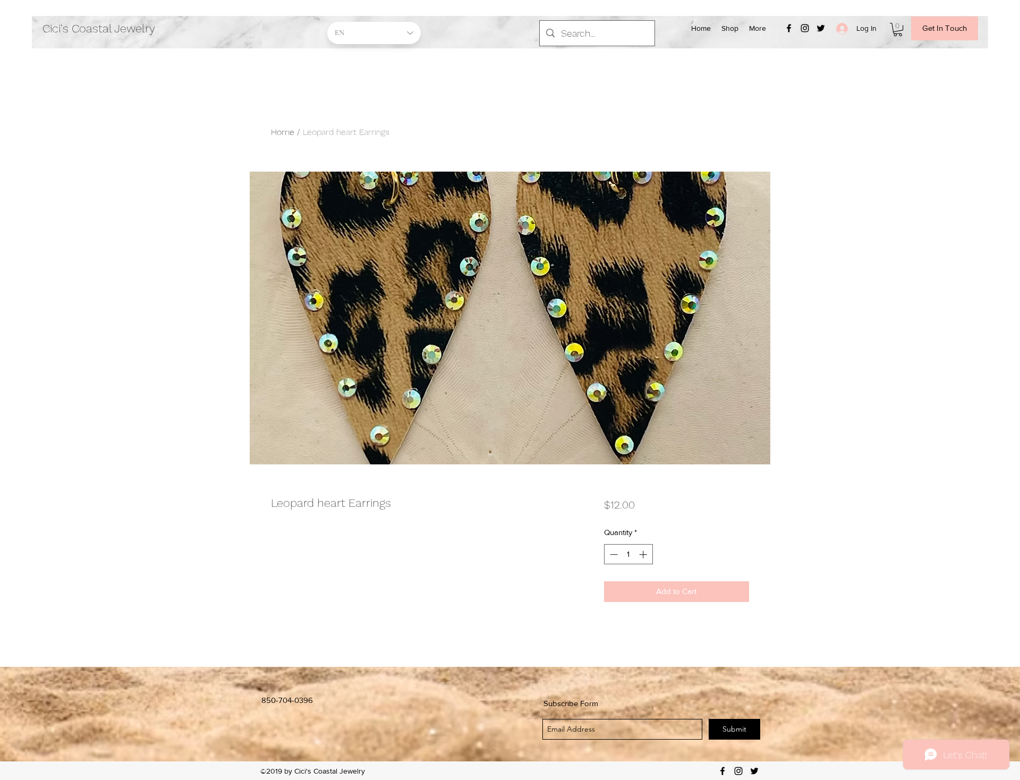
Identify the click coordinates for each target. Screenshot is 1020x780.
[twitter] (820, 28)
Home (282, 132)
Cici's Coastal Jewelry (98, 28)
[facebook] (789, 28)
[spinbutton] (628, 554)
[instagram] (805, 28)
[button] (898, 29)
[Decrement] (613, 554)
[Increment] (644, 554)
